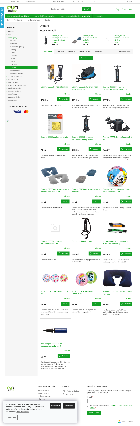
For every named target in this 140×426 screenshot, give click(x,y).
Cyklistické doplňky (14, 97)
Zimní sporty (12, 100)
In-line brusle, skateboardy (17, 85)
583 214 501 (70, 394)
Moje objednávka (59, 2)
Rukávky (14, 56)
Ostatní (13, 67)
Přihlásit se (94, 412)
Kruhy (13, 58)
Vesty (13, 61)
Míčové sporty (13, 79)
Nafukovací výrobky (17, 47)
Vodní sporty (12, 38)
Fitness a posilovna (14, 91)
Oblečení (11, 32)
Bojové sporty (13, 94)
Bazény (13, 50)
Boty (9, 35)
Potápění (13, 44)
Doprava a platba (76, 2)
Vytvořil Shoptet (127, 421)
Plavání (12, 41)
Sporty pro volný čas (15, 76)
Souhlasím (69, 406)
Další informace (22, 412)
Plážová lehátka (15, 70)
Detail (65, 201)
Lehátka (14, 64)
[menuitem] (18, 16)
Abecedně (98, 51)
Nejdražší (71, 51)
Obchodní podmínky (44, 396)
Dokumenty (41, 399)
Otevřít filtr (86, 58)
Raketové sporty (13, 82)
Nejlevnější (60, 51)
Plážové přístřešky (16, 73)
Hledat (86, 9)
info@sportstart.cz (72, 391)
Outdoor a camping (14, 88)
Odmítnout (55, 406)
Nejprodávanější (84, 51)
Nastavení (12, 417)
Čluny (13, 53)
